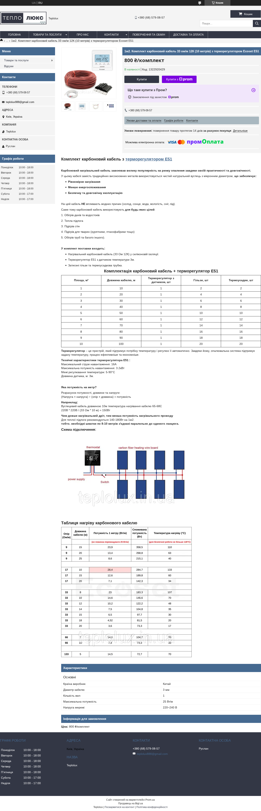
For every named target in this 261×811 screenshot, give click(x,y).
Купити (142, 79)
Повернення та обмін (149, 34)
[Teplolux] (23, 23)
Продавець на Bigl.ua (130, 803)
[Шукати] (257, 23)
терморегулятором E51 (148, 159)
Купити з (172, 79)
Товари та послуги (47, 34)
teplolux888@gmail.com (20, 102)
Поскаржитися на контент (120, 807)
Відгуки (8, 66)
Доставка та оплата (188, 34)
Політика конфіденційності (152, 807)
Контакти (111, 34)
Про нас (83, 34)
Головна (14, 34)
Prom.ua (150, 799)
